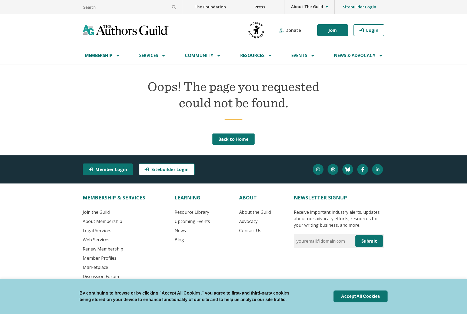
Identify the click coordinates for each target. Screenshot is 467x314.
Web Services (96, 240)
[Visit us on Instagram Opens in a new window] (319, 169)
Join (333, 30)
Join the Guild (96, 212)
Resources (252, 55)
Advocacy (248, 221)
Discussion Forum (101, 276)
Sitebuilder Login (359, 6)
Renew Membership (103, 249)
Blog (179, 240)
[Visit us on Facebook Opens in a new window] (363, 169)
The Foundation (210, 6)
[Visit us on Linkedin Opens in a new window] (378, 169)
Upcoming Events (192, 221)
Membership (98, 55)
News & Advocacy (354, 55)
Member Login (111, 169)
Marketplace (95, 267)
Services (148, 55)
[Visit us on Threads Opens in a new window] (334, 169)
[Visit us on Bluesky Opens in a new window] (348, 169)
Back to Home (233, 139)
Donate (293, 30)
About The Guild (307, 6)
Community (199, 55)
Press (260, 6)
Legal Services (97, 230)
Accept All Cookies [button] (360, 296)
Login (372, 30)
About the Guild (255, 212)
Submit (369, 241)
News (180, 230)
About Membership (102, 221)
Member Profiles (99, 258)
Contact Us (250, 230)
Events (299, 55)
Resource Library (192, 212)
